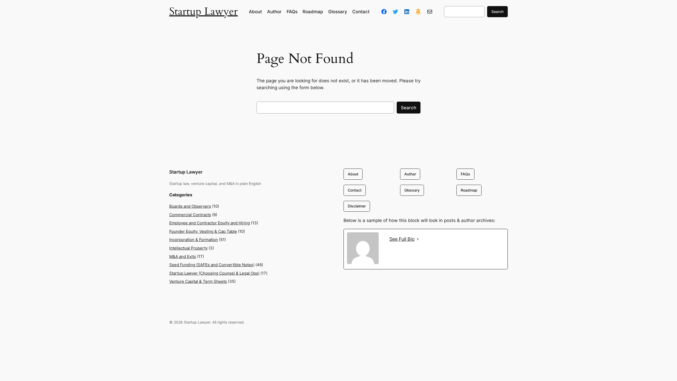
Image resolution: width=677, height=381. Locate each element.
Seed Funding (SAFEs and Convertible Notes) (211, 264)
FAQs (465, 174)
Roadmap (469, 190)
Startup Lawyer (203, 11)
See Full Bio (402, 239)
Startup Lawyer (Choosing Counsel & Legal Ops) (214, 273)
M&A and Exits (182, 256)
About (353, 174)
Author (410, 174)
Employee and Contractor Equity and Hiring (209, 222)
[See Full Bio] (418, 239)
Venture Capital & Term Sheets (198, 281)
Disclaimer (357, 206)
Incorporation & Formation (193, 239)
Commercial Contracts (190, 214)
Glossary (412, 190)
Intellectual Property (188, 248)
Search (497, 11)
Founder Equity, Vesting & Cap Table (203, 231)
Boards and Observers (190, 206)
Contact (355, 190)
